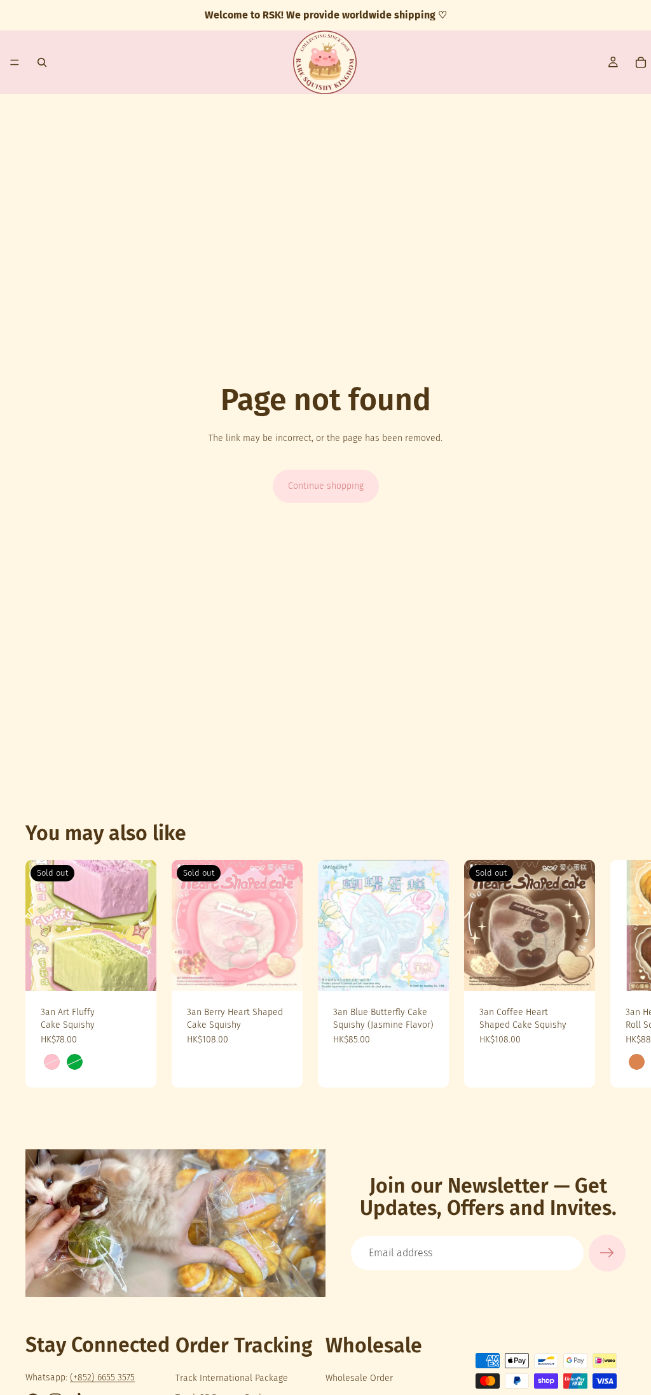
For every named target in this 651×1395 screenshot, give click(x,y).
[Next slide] (612, 974)
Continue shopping (326, 485)
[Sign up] (607, 1253)
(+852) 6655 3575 (102, 1377)
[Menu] (14, 62)
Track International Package (231, 1378)
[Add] (429, 971)
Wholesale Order (359, 1378)
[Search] (42, 62)
